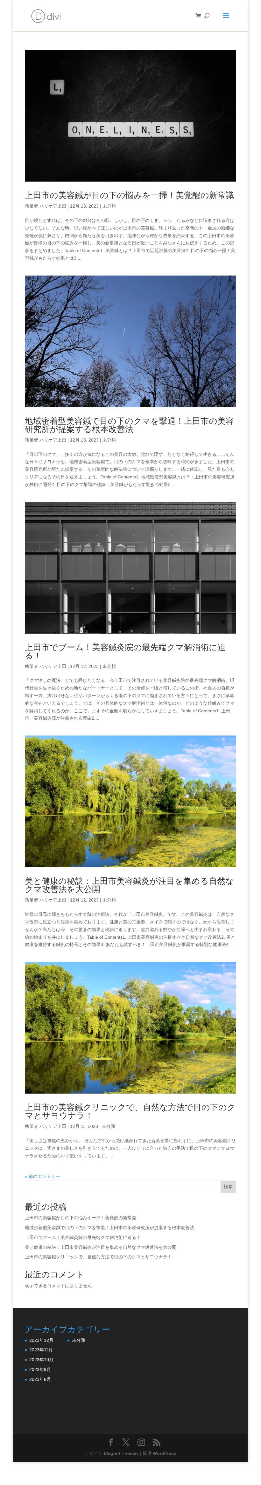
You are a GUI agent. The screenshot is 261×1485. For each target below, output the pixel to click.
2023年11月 (41, 1349)
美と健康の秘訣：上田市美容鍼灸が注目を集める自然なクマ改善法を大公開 (129, 885)
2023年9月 (40, 1369)
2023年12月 (41, 1340)
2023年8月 (40, 1379)
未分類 (109, 206)
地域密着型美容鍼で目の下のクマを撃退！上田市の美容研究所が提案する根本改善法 (129, 425)
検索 (228, 1186)
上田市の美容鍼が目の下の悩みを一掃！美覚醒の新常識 (129, 195)
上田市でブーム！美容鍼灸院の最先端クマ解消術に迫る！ (125, 651)
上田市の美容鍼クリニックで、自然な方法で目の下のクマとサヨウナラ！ (130, 1111)
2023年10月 (41, 1359)
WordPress (164, 1453)
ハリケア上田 (52, 206)
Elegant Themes (121, 1453)
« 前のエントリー (42, 1176)
